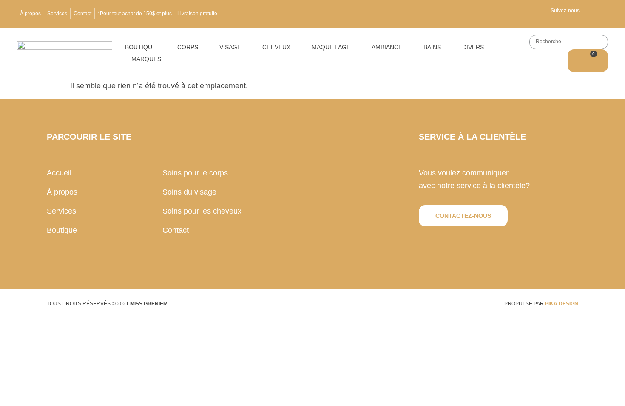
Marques (146, 59)
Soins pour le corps (195, 173)
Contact (82, 14)
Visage (230, 47)
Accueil (59, 173)
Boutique (140, 47)
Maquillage (331, 47)
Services (57, 14)
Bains (432, 47)
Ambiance (387, 47)
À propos (30, 14)
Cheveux (276, 47)
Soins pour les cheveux (201, 211)
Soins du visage (189, 192)
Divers (473, 47)
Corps (187, 47)
